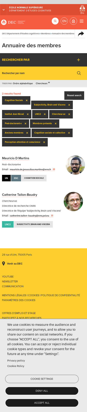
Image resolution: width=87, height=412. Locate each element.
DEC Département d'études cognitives (13, 22)
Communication (12, 286)
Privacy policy (16, 360)
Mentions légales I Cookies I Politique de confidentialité (41, 295)
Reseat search (74, 95)
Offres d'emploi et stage (19, 313)
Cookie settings (42, 379)
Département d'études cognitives (30, 10)
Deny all (42, 391)
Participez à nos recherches (21, 318)
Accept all (42, 402)
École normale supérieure (26, 7)
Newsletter (10, 281)
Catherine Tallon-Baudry (19, 195)
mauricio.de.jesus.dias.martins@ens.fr (30, 169)
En (64, 21)
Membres (45, 33)
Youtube (8, 276)
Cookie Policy (15, 366)
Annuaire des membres (63, 33)
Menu (81, 21)
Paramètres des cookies (18, 300)
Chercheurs (43, 83)
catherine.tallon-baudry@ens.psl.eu (29, 215)
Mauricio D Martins (15, 158)
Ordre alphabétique (23, 83)
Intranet (73, 21)
